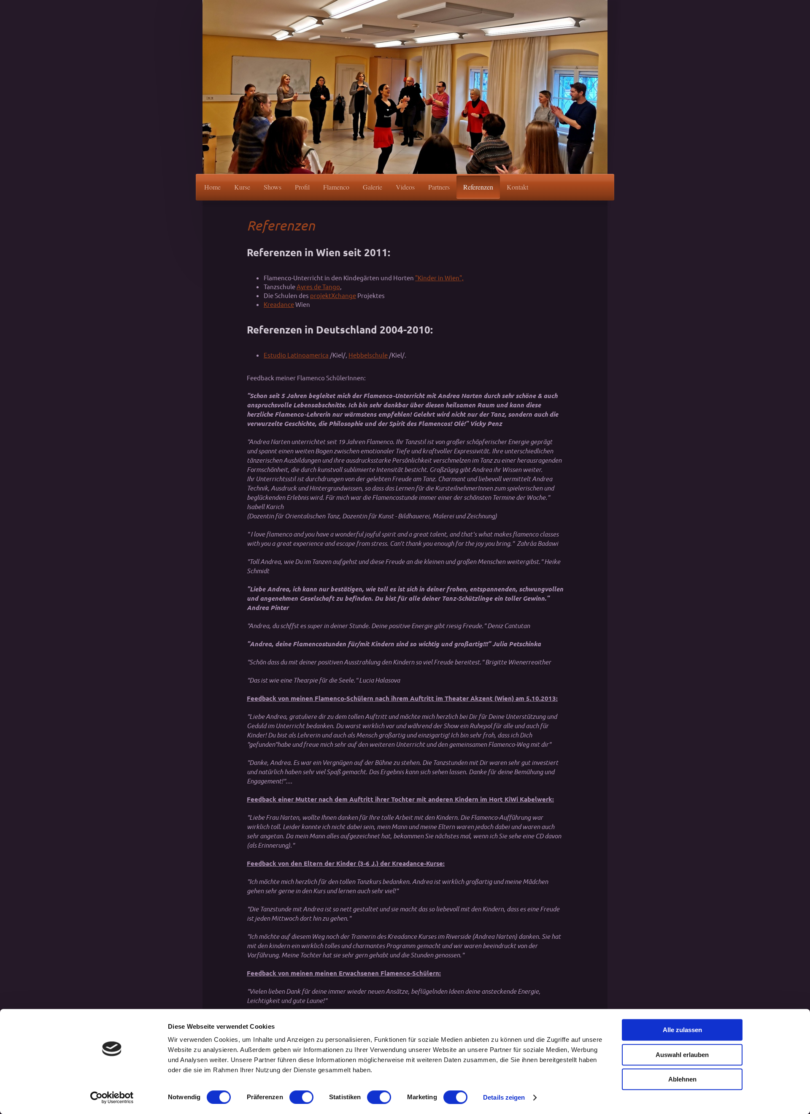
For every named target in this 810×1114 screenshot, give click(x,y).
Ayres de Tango (318, 286)
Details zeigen (504, 1097)
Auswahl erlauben (682, 1054)
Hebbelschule (368, 355)
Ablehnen (682, 1079)
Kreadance (279, 304)
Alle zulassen (682, 1029)
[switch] (301, 1097)
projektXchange (333, 295)
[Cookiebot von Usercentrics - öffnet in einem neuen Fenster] (112, 1097)
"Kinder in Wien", (439, 278)
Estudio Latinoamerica (296, 355)
